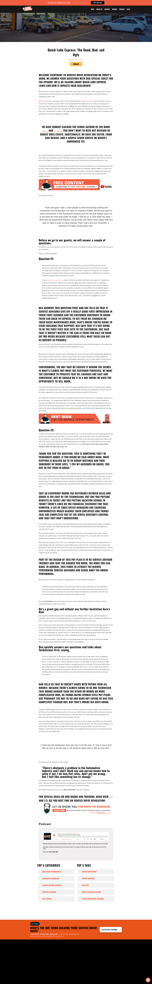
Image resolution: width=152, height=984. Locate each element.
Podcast (122, 9)
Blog (128, 9)
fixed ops (85, 885)
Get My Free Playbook (111, 930)
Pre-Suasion (58, 131)
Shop (92, 9)
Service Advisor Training (51, 885)
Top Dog (44, 101)
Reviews (114, 9)
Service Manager (88, 878)
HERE (111, 797)
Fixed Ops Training (49, 892)
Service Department (89, 871)
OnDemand (89, 101)
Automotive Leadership (51, 878)
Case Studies (47, 899)
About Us (99, 9)
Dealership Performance (51, 871)
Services (107, 9)
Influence (45, 131)
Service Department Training (93, 899)
